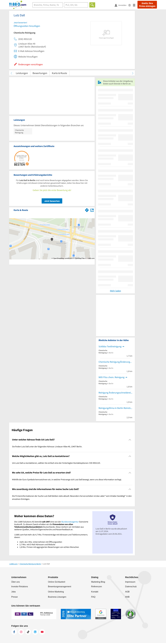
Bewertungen (40, 73)
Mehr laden (115, 290)
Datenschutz (131, 586)
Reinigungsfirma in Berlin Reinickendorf (115, 408)
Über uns (15, 582)
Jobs (13, 592)
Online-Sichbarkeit (56, 582)
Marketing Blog (98, 582)
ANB (127, 597)
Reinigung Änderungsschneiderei (115, 392)
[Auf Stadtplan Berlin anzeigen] (92, 210)
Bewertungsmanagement (59, 586)
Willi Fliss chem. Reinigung (111, 377)
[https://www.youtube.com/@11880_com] (42, 632)
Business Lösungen (57, 597)
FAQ (93, 597)
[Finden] (92, 5)
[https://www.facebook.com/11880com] (14, 632)
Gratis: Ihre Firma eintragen (147, 5)
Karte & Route (59, 73)
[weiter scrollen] (132, 73)
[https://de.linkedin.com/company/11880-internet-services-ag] (35, 632)
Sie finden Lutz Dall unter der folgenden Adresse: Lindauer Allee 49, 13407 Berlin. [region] (47, 446)
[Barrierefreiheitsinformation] (130, 5)
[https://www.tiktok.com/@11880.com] (28, 632)
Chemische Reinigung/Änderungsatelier (115, 361)
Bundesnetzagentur (70, 521)
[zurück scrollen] (11, 73)
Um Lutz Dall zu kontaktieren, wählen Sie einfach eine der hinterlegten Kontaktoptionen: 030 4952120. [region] (56, 463)
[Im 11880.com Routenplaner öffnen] (87, 209)
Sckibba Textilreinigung (110, 346)
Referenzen (96, 586)
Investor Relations (19, 586)
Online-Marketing (56, 592)
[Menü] (135, 5)
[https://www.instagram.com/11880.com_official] (21, 632)
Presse (14, 597)
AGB (127, 592)
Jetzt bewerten (52, 200)
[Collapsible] (130, 440)
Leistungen (22, 73)
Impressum (130, 582)
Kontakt (94, 592)
